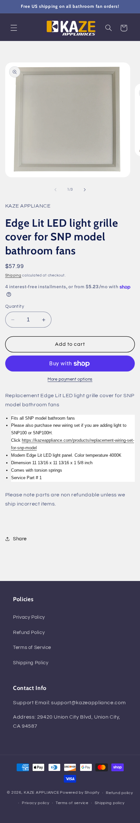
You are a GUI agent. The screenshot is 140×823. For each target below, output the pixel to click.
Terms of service (72, 803)
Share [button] (20, 538)
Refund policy (119, 793)
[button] (13, 27)
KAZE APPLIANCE (41, 793)
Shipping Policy (30, 662)
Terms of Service (32, 647)
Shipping (13, 275)
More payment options (70, 379)
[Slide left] (55, 189)
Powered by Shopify (79, 793)
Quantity (14, 306)
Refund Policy (29, 632)
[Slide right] (84, 189)
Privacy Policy (29, 617)
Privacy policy (35, 803)
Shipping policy (109, 803)
